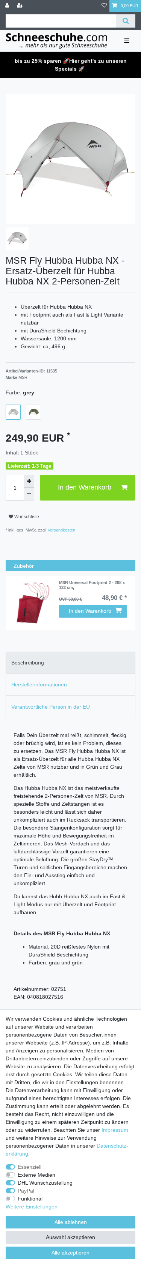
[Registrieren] (20, 6)
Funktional (30, 1199)
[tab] (70, 663)
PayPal (26, 1191)
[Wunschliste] (104, 6)
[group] (32, 603)
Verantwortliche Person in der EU (50, 707)
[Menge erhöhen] (29, 481)
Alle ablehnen (71, 1222)
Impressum (115, 1130)
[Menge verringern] (29, 494)
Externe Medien (36, 1175)
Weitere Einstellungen (32, 1207)
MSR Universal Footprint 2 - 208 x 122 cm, (92, 584)
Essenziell (29, 1167)
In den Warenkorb (84, 487)
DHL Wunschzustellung (45, 1183)
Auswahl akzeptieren (70, 1237)
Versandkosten (61, 530)
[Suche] (125, 21)
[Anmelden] (8, 6)
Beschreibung (27, 663)
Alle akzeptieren (70, 1253)
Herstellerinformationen (39, 684)
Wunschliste (26, 516)
